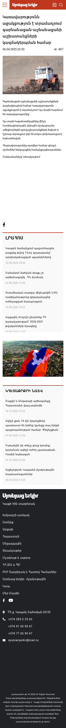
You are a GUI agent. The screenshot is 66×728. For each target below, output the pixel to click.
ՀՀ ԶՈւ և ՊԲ (11, 565)
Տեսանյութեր (12, 550)
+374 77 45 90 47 (20, 633)
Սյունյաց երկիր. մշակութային (24, 579)
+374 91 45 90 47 (20, 626)
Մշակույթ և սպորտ (17, 557)
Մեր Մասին (11, 593)
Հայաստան (11, 536)
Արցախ (8, 529)
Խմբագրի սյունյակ (16, 515)
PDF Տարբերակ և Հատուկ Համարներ (29, 572)
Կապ (6, 586)
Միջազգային (12, 543)
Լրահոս (14, 238)
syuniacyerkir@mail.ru (23, 640)
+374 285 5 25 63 (20, 619)
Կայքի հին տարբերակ (19, 503)
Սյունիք (8, 522)
